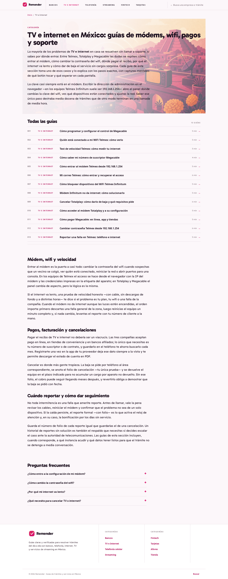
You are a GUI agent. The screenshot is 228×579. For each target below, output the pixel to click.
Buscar (196, 574)
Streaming (109, 5)
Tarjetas (140, 5)
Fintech (125, 5)
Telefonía (91, 5)
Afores (154, 549)
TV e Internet (71, 5)
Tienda (154, 554)
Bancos (53, 5)
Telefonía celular (113, 549)
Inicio (29, 15)
